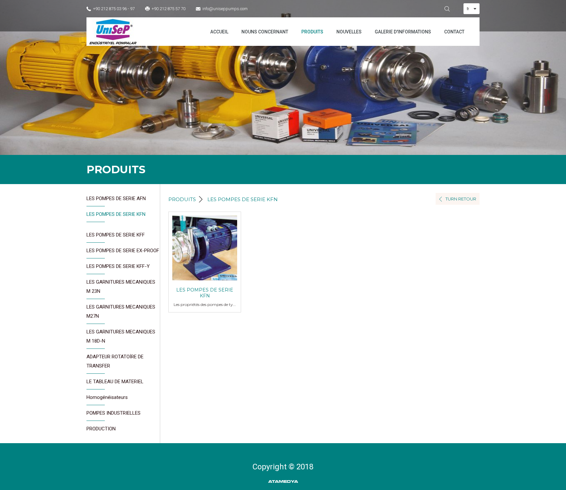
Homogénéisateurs (107, 397)
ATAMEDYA (283, 481)
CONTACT (454, 31)
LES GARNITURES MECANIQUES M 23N (120, 286)
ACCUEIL (219, 31)
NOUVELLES (349, 31)
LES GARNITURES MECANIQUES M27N (120, 311)
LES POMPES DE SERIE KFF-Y (118, 266)
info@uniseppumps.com (225, 8)
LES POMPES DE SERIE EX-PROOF (122, 251)
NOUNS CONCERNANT (264, 31)
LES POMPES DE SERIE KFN (115, 214)
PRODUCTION (101, 429)
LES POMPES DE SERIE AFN (116, 198)
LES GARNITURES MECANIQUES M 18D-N (120, 336)
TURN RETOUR (460, 198)
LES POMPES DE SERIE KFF (115, 235)
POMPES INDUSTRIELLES (113, 413)
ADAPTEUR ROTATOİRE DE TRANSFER (114, 361)
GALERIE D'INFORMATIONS (403, 31)
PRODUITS (312, 31)
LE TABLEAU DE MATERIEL (114, 382)
